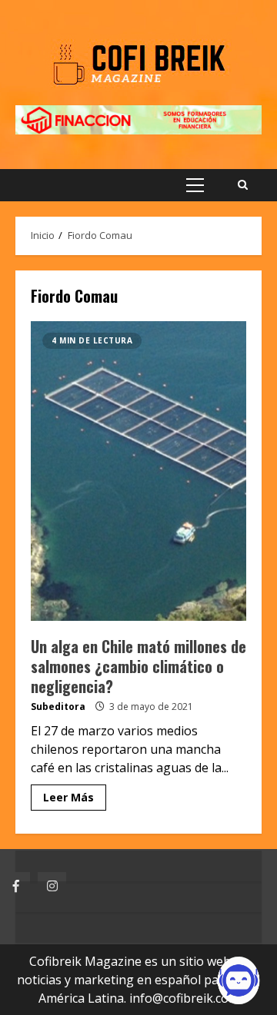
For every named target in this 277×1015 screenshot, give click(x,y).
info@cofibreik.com (184, 998)
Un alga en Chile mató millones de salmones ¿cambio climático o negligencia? (138, 471)
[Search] (243, 185)
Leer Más (68, 797)
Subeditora (58, 706)
